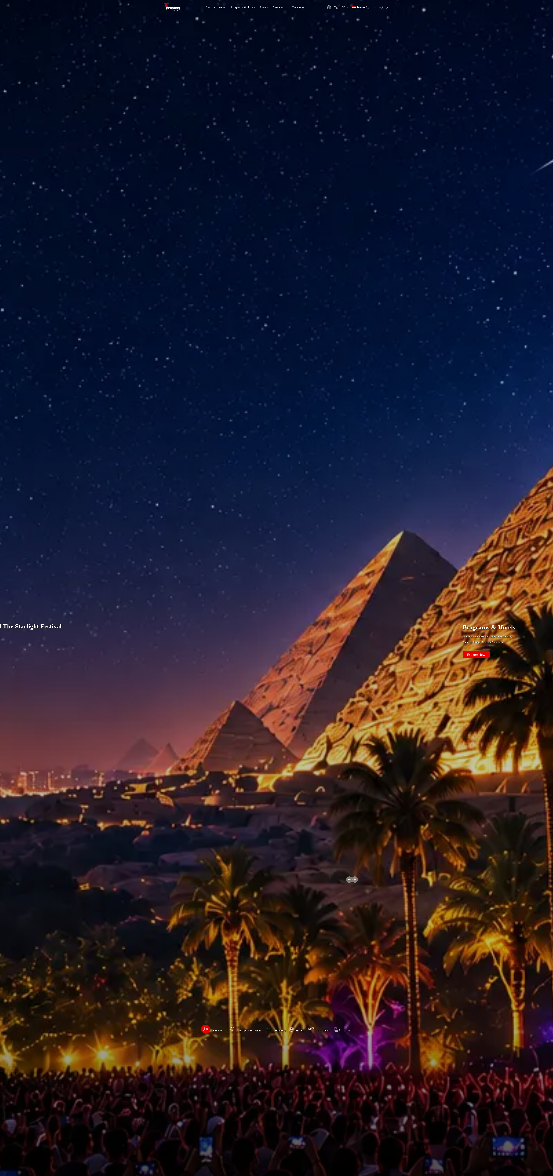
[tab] (212, 1031)
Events (264, 7)
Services (278, 7)
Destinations (214, 7)
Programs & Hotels (243, 7)
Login (381, 7)
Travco (296, 7)
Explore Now (476, 655)
